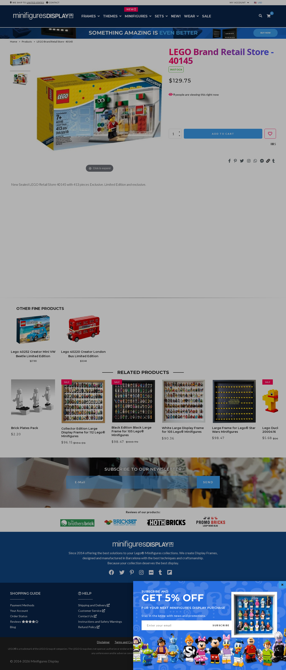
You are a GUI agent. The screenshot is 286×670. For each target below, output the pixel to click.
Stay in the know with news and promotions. (174, 615)
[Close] (282, 584)
